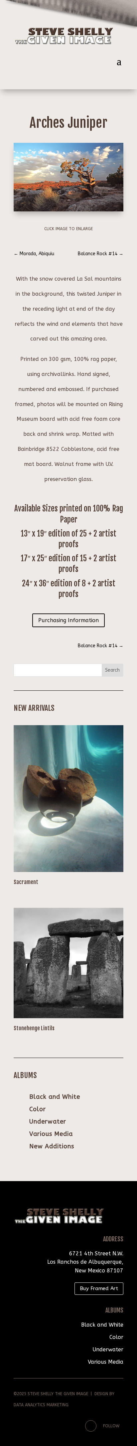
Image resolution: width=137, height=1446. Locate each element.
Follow (111, 1426)
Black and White (54, 1096)
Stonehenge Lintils (34, 1028)
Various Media (51, 1134)
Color (37, 1109)
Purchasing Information (68, 620)
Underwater (47, 1121)
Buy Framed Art (99, 1288)
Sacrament (26, 882)
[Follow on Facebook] (90, 1426)
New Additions (51, 1146)
